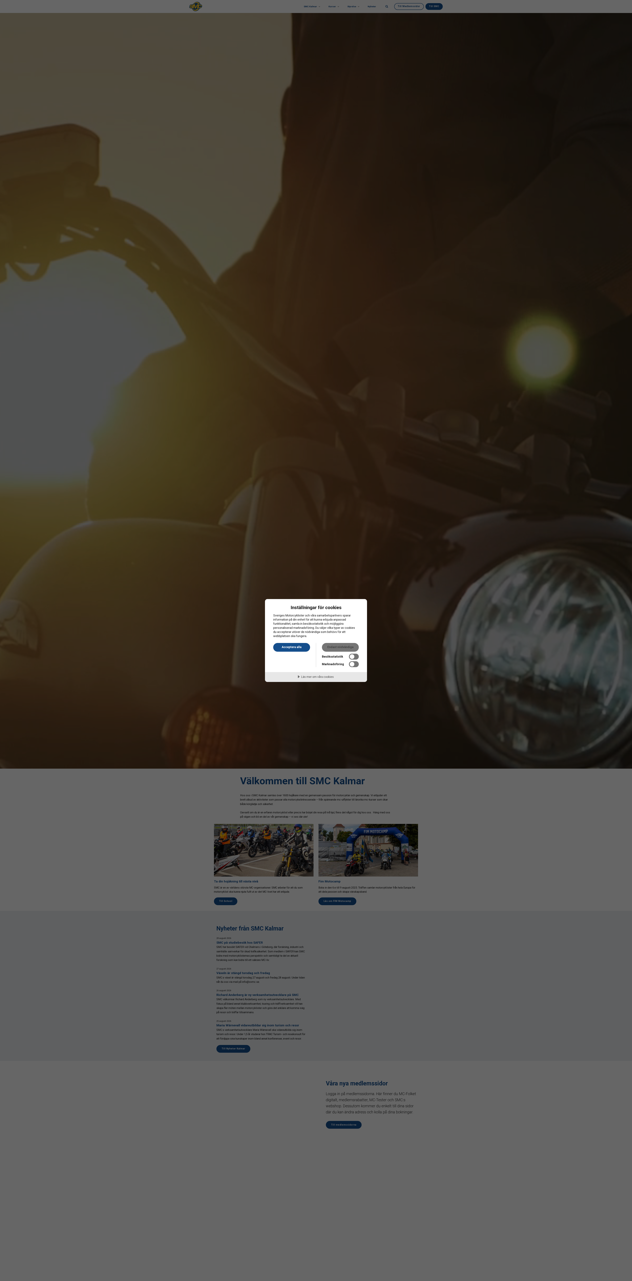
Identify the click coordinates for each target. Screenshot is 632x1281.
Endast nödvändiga (340, 647)
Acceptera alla (292, 647)
